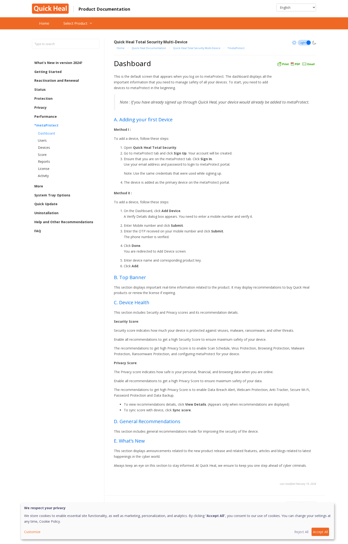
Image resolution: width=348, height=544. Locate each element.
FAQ (37, 231)
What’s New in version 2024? (58, 62)
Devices (44, 147)
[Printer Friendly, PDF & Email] (296, 63)
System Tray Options (52, 195)
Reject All (301, 532)
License (43, 168)
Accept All (320, 532)
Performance (45, 116)
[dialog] (177, 521)
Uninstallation (46, 213)
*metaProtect (46, 125)
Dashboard (46, 133)
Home (44, 23)
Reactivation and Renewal (56, 80)
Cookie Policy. (50, 521)
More (38, 186)
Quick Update (46, 204)
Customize (32, 532)
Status (40, 89)
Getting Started (48, 71)
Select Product (75, 23)
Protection (43, 98)
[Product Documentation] (50, 8)
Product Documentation (104, 9)
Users (42, 140)
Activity (43, 175)
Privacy (40, 107)
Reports (44, 161)
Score (42, 154)
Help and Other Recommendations (63, 222)
